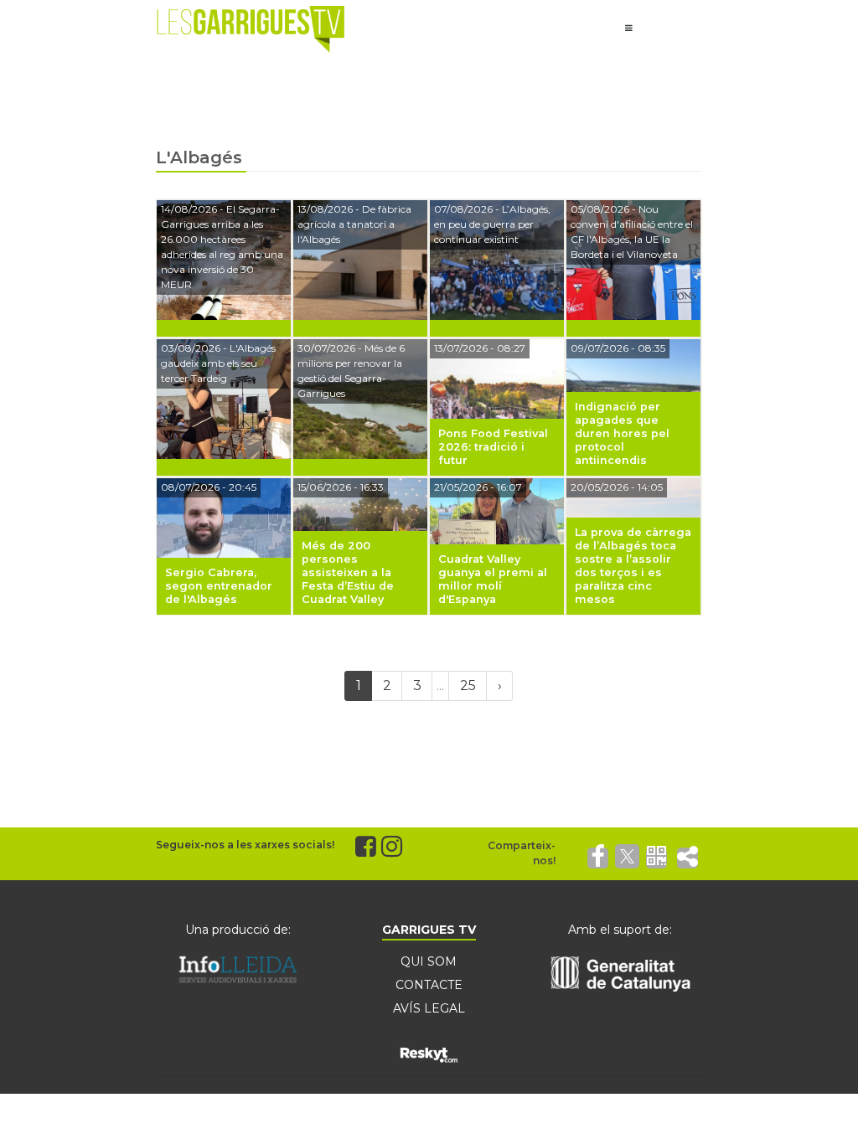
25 (468, 685)
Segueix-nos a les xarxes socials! (245, 844)
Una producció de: (238, 929)
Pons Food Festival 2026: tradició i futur (493, 446)
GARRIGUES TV (429, 929)
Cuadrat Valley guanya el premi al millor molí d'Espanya (492, 579)
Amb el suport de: (620, 929)
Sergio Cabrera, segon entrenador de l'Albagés (218, 585)
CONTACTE (429, 984)
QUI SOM (429, 961)
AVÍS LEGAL (429, 1008)
